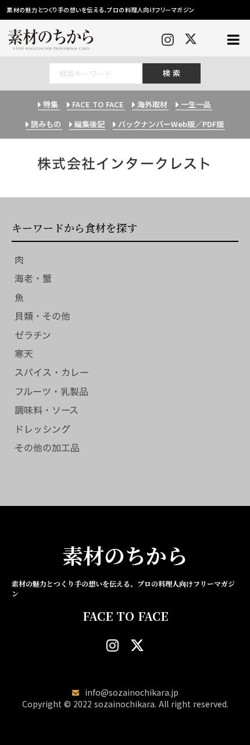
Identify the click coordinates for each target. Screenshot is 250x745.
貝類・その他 (42, 316)
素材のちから (125, 555)
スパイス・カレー (52, 372)
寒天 (24, 354)
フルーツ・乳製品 (51, 391)
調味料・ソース (46, 410)
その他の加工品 (47, 448)
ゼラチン (33, 335)
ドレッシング (42, 429)
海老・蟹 (33, 278)
